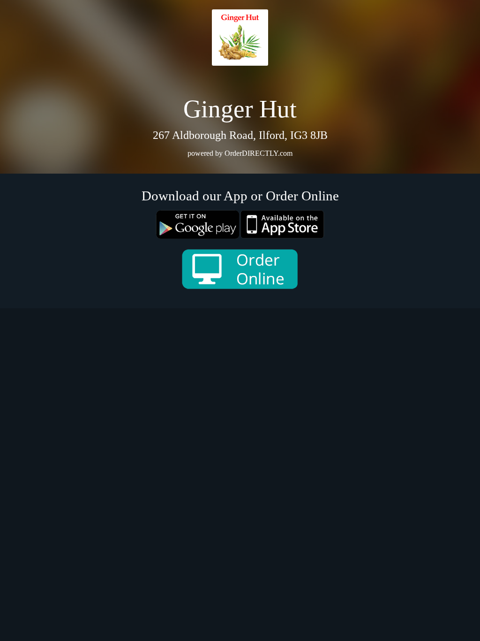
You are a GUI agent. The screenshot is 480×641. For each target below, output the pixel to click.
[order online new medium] (240, 269)
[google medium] (198, 224)
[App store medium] (282, 224)
